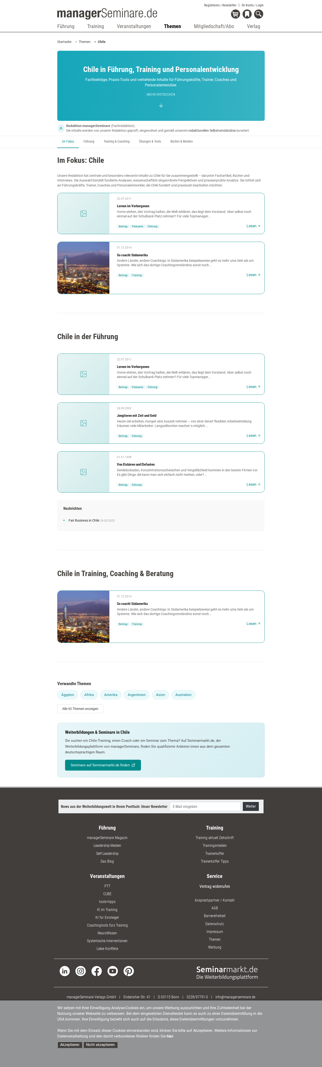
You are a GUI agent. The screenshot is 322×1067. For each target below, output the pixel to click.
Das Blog (107, 861)
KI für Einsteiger (107, 917)
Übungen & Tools (150, 141)
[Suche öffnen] (259, 14)
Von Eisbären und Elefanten (136, 464)
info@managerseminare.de (235, 997)
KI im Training (107, 909)
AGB (214, 908)
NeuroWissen (107, 933)
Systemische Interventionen (107, 941)
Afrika (89, 695)
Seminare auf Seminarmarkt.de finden (100, 765)
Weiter (251, 806)
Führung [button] (65, 26)
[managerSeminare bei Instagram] (80, 971)
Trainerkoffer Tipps (215, 861)
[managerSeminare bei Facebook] (96, 971)
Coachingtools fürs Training (107, 925)
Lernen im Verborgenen (133, 206)
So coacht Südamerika (132, 255)
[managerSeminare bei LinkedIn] (64, 971)
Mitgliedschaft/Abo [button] (214, 26)
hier (170, 1036)
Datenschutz (214, 924)
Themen (85, 42)
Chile (102, 42)
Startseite (64, 42)
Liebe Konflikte (107, 948)
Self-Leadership (107, 853)
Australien (183, 695)
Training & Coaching (117, 141)
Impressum (214, 931)
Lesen (251, 226)
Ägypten (67, 695)
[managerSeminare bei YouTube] (112, 971)
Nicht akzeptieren (100, 1044)
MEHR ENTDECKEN (161, 95)
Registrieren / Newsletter (220, 5)
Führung (88, 141)
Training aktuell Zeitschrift (215, 837)
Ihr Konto (253, 5)
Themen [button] (172, 26)
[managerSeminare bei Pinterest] (128, 971)
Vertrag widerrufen (214, 886)
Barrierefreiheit (215, 916)
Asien (160, 695)
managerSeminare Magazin (107, 837)
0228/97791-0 (197, 997)
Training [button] (95, 26)
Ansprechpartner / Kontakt (215, 900)
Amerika (110, 695)
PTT (107, 886)
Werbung (214, 947)
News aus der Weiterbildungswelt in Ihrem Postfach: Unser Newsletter (114, 806)
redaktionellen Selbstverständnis (212, 130)
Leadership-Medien (107, 845)
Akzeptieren (69, 1044)
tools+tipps (107, 901)
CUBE (107, 894)
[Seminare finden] (227, 972)
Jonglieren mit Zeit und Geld (136, 415)
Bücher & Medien (181, 141)
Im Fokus (68, 141)
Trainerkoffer (214, 853)
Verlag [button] (253, 26)
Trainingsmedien (215, 845)
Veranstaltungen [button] (134, 26)
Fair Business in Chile (84, 521)
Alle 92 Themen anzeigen (80, 709)
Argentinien (137, 695)
